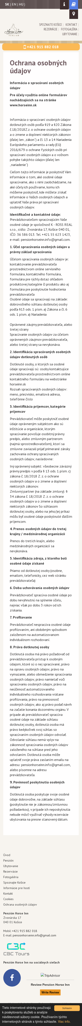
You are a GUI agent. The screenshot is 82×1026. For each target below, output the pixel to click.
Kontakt (71, 24)
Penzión (8, 860)
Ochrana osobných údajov (20, 904)
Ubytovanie (69, 34)
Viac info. (64, 1021)
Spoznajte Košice (50, 24)
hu (21, 4)
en (14, 4)
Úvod (6, 855)
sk (7, 4)
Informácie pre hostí (16, 888)
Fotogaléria (69, 29)
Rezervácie (50, 29)
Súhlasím (67, 1008)
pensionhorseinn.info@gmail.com (34, 935)
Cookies (8, 899)
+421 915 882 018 (24, 931)
